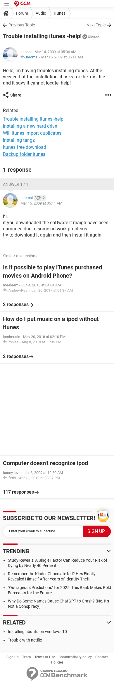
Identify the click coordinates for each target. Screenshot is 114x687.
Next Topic (96, 25)
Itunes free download (24, 147)
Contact (101, 657)
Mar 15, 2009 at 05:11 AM (62, 57)
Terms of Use (44, 657)
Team (26, 657)
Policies (57, 662)
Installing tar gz (19, 140)
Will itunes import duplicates (32, 133)
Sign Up (12, 657)
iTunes (59, 13)
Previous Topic (21, 25)
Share (15, 95)
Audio (41, 13)
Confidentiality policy (75, 657)
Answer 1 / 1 (15, 184)
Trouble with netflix (25, 640)
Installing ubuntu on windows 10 (37, 631)
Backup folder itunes (24, 154)
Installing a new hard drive (30, 126)
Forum (22, 13)
